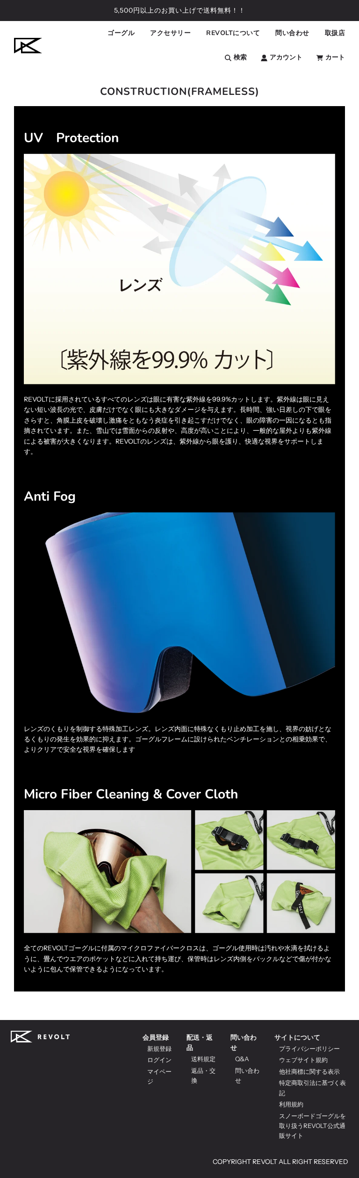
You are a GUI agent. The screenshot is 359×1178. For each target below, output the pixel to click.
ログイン (159, 1059)
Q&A (242, 1059)
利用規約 (291, 1104)
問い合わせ (243, 1042)
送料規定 (203, 1059)
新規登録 (159, 1048)
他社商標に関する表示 (309, 1071)
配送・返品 (200, 1042)
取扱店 (335, 33)
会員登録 (156, 1037)
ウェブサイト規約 (303, 1059)
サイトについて (297, 1037)
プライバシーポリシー (309, 1048)
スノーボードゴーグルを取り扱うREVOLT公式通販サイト (312, 1126)
